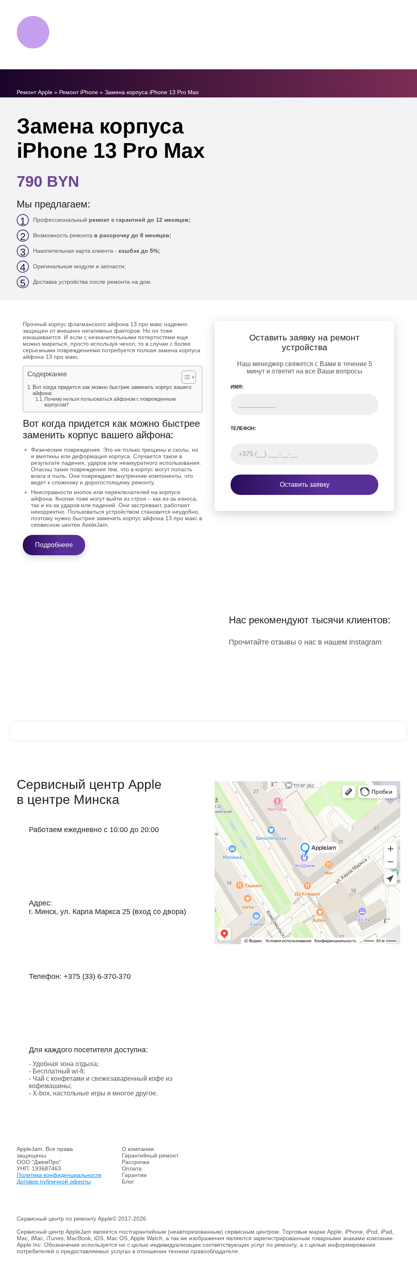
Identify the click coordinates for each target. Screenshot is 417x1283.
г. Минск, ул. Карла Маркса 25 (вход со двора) (107, 912)
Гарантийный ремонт (150, 1155)
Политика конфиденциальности (59, 1175)
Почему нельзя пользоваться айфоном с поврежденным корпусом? (110, 402)
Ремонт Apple (35, 92)
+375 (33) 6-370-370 (97, 976)
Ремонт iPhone (78, 92)
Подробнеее (54, 544)
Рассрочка (135, 1162)
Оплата (132, 1168)
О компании (138, 1149)
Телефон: (243, 428)
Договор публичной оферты (54, 1181)
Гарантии (134, 1175)
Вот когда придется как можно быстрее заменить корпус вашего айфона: (112, 390)
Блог (128, 1181)
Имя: (237, 387)
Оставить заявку (304, 484)
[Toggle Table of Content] (185, 377)
